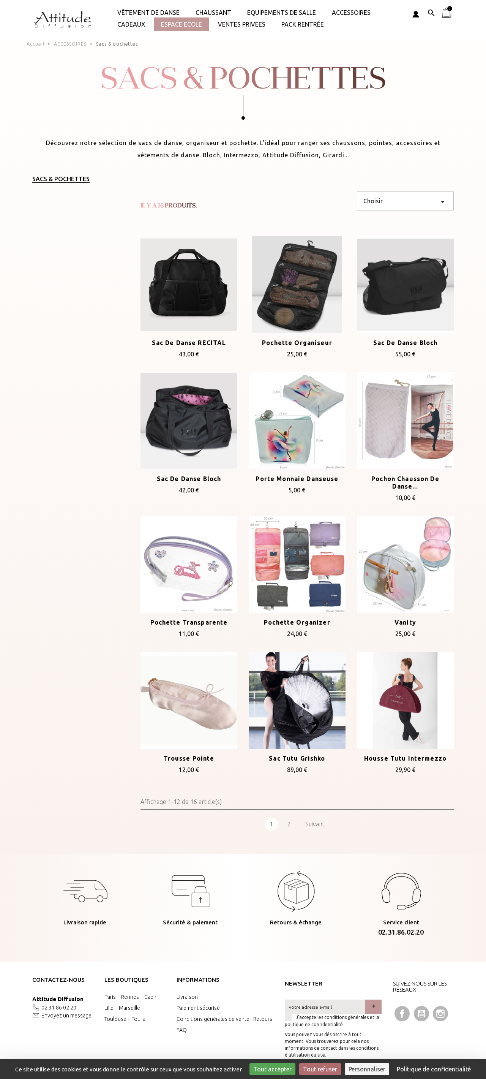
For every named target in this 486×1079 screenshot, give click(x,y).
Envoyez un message (66, 1016)
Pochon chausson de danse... (405, 482)
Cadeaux (131, 24)
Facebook (402, 1013)
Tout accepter (272, 1069)
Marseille (129, 1008)
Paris (110, 997)
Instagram (440, 1013)
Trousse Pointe (189, 758)
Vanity (405, 622)
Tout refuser (320, 1069)
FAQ (182, 1030)
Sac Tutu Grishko (297, 758)
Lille (109, 1008)
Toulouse (115, 1019)
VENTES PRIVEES (241, 24)
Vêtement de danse (148, 12)
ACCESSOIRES (351, 12)
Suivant (315, 824)
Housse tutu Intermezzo (405, 758)
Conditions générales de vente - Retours (224, 1019)
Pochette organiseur (297, 342)
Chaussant (213, 12)
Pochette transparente (189, 622)
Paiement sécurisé (198, 1008)
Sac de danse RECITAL (189, 342)
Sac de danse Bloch (405, 342)
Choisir (405, 201)
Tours (138, 1019)
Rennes (130, 997)
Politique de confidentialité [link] (434, 1069)
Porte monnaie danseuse (297, 478)
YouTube (421, 1013)
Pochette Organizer (297, 622)
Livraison (187, 997)
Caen (150, 997)
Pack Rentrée (302, 24)
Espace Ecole (181, 24)
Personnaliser (367, 1069)
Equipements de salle (281, 12)
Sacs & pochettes (61, 179)
